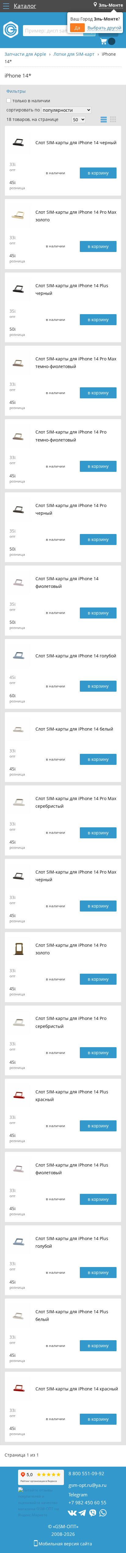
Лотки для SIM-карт (74, 54)
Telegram (78, 1494)
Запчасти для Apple (25, 54)
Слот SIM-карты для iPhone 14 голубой (75, 656)
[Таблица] (103, 119)
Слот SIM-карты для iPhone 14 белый (74, 729)
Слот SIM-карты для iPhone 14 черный (76, 143)
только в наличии (31, 100)
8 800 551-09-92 (86, 1473)
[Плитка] (113, 119)
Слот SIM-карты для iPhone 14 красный (76, 1389)
